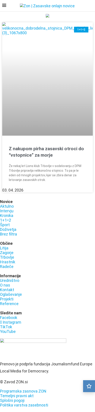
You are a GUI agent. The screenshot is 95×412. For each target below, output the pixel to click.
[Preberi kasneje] (89, 386)
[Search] (90, 6)
